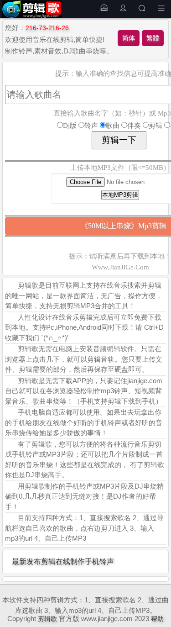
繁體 (152, 38)
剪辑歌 (47, 618)
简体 (128, 38)
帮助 (157, 618)
